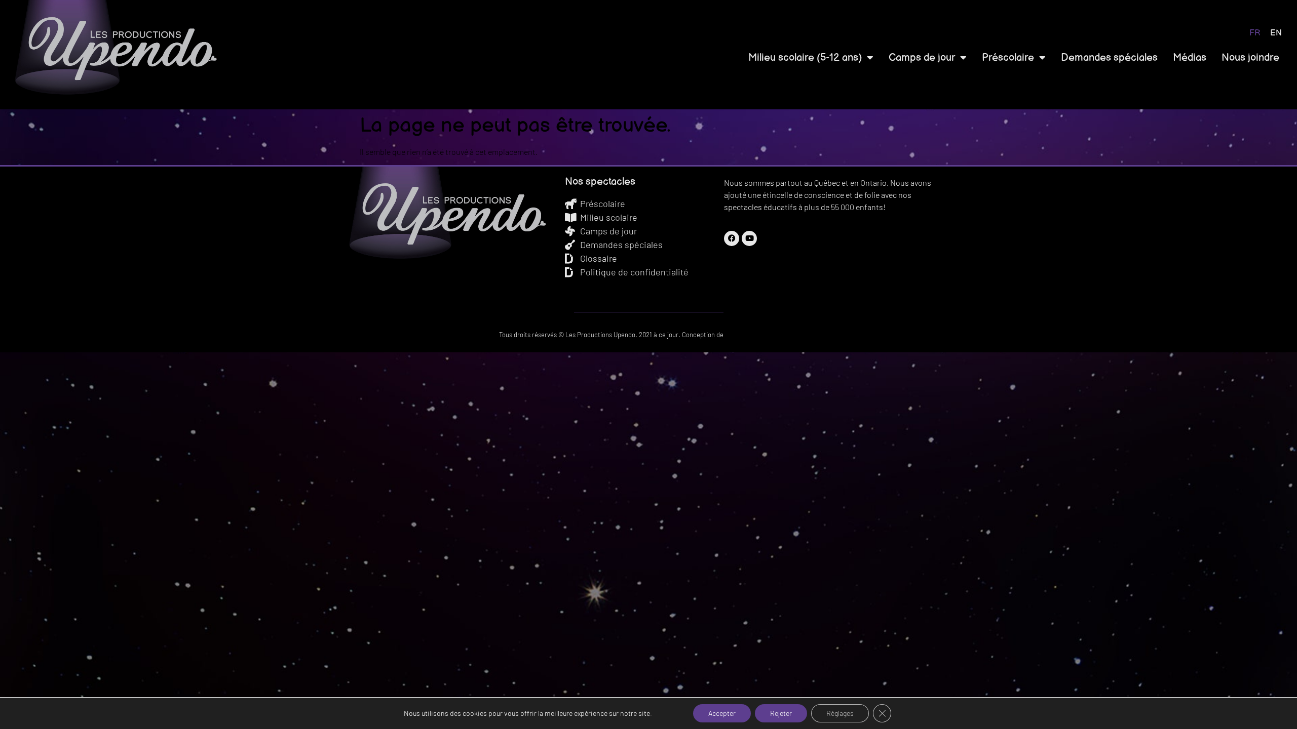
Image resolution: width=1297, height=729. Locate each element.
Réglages (840, 713)
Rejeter (781, 713)
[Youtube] (749, 238)
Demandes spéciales (1109, 58)
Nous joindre (1250, 58)
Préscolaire (1008, 58)
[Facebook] (731, 238)
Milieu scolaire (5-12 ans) (805, 58)
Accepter (722, 713)
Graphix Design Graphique (761, 335)
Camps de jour (922, 58)
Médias (1189, 58)
